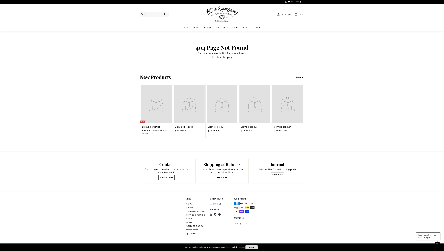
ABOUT (257, 28)
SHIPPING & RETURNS (195, 215)
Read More (222, 177)
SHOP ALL (190, 204)
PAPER (236, 28)
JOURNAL (190, 207)
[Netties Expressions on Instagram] (211, 214)
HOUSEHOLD (222, 28)
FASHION (207, 28)
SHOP (195, 28)
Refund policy (192, 229)
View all (300, 77)
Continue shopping (222, 57)
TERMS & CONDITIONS (196, 211)
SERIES (246, 28)
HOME (185, 28)
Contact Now (166, 177)
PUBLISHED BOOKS (194, 226)
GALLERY (190, 222)
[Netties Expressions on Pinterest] (219, 214)
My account (191, 233)
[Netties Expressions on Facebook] (215, 214)
